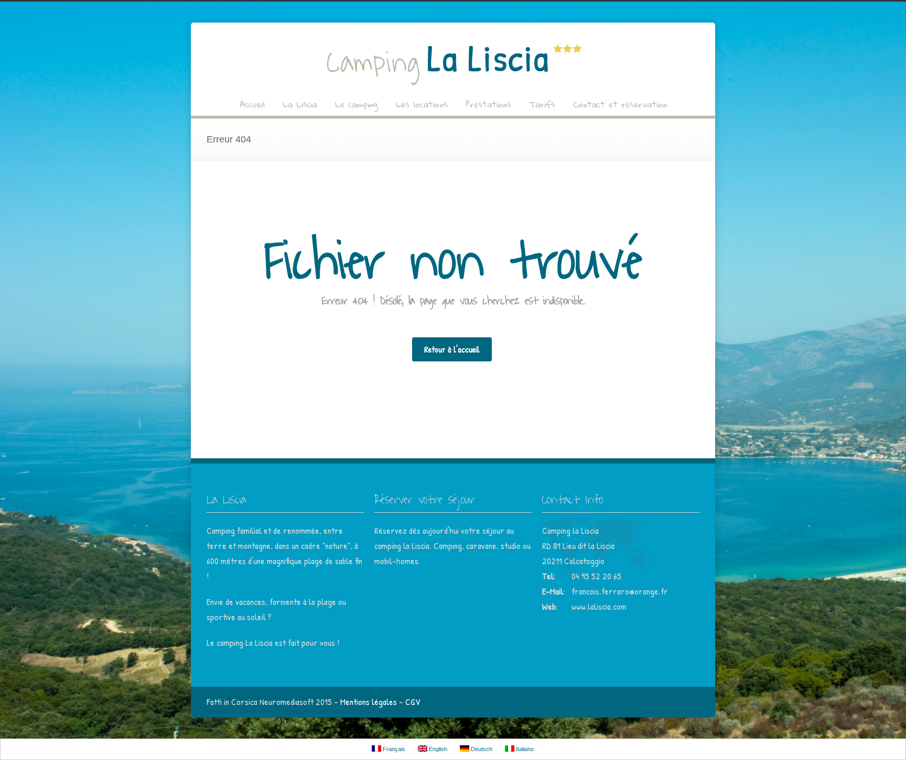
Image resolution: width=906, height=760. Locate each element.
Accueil (252, 104)
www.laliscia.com (599, 606)
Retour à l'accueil (452, 349)
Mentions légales (368, 702)
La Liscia (300, 104)
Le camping (356, 104)
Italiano (524, 749)
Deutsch (480, 749)
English (437, 749)
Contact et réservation (620, 104)
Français (393, 749)
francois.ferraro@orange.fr (619, 591)
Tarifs (542, 104)
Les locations (422, 104)
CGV (412, 702)
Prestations (488, 104)
